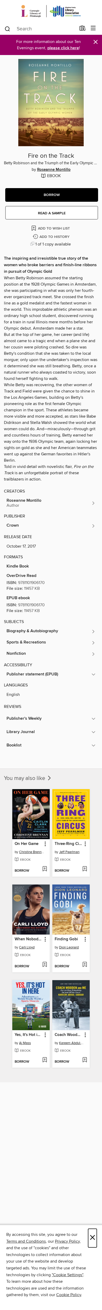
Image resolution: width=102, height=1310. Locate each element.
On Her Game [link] (26, 844)
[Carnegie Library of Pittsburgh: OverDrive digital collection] (51, 11)
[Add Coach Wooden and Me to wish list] (84, 1060)
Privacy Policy (67, 1241)
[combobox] (40, 29)
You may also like (25, 778)
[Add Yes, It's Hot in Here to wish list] (44, 1060)
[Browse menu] (93, 28)
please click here (63, 48)
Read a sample (52, 213)
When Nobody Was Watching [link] (28, 939)
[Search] (7, 28)
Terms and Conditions (26, 1241)
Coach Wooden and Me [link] (68, 1035)
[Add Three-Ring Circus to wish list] (84, 869)
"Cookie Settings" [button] (67, 1275)
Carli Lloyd (27, 947)
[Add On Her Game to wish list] (44, 869)
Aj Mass (25, 1043)
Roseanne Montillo (54, 169)
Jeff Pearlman (69, 852)
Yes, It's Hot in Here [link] (28, 1035)
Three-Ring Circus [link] (68, 844)
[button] (51, 195)
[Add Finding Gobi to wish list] (84, 965)
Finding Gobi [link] (66, 939)
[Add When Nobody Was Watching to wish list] (44, 965)
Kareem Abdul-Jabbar (71, 1043)
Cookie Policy (68, 1294)
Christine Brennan (31, 852)
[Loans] (82, 29)
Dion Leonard (69, 947)
